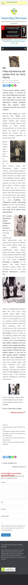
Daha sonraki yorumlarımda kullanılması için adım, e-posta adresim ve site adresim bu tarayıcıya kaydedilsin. (13, 528)
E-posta (3, 509)
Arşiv (4, 67)
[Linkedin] (9, 85)
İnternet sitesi (5, 516)
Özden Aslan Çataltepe (15, 82)
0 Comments (6, 82)
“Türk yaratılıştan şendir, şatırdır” (14, 2)
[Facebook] (4, 85)
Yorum (3, 482)
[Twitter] (7, 85)
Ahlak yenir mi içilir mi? (19, 467)
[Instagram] (15, 85)
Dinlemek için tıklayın (17, 412)
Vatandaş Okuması (14, 18)
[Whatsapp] (12, 85)
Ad (2, 502)
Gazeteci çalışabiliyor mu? (10, 463)
